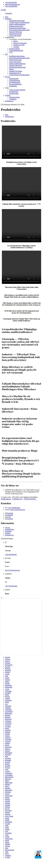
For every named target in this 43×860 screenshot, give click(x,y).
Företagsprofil (13, 78)
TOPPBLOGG (17, 499)
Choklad (16, 47)
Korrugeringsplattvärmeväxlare (19, 30)
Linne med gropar (15, 35)
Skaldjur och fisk (19, 45)
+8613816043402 (11, 2)
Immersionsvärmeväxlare (17, 28)
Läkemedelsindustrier (16, 50)
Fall (6, 54)
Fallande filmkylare (15, 32)
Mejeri (15, 41)
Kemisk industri (14, 49)
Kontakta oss (9, 101)
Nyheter (7, 95)
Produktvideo (13, 92)
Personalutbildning (15, 84)
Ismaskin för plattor (15, 71)
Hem (6, 17)
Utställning (12, 99)
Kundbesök (13, 86)
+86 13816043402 (11, 6)
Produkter (8, 19)
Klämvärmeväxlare (15, 34)
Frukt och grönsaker (20, 43)
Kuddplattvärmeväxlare (17, 21)
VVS (11, 52)
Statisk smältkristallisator (17, 24)
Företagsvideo (13, 93)
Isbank (11, 69)
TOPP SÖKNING (30, 499)
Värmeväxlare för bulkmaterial (19, 22)
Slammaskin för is (15, 73)
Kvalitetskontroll (14, 82)
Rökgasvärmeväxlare (16, 26)
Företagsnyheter (14, 97)
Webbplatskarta (6, 499)
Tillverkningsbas (14, 80)
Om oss (7, 77)
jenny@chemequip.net (12, 4)
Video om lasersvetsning (17, 90)
